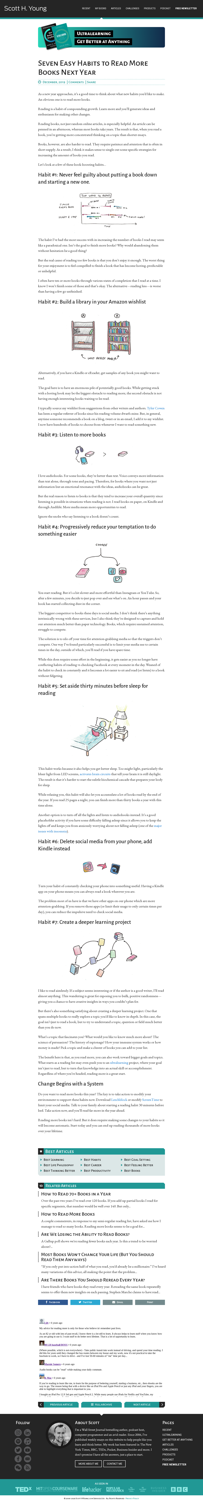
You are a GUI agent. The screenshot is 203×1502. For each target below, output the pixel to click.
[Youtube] (27, 1450)
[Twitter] (18, 1450)
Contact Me (114, 1463)
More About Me (88, 1463)
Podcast (168, 1459)
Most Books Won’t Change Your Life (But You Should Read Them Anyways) (97, 1257)
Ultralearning (172, 1434)
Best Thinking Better (59, 1170)
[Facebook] (18, 1458)
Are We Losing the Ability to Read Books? (85, 1234)
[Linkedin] (27, 1432)
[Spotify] (18, 1441)
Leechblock (119, 1099)
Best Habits (92, 1159)
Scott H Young (25, 11)
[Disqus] (101, 1357)
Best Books (132, 1170)
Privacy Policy (132, 1498)
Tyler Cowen (156, 408)
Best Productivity (97, 1170)
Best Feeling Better (138, 1165)
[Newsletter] (27, 1458)
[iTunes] (27, 1441)
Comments (76, 82)
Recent (167, 1429)
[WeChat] (18, 1467)
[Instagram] (18, 1432)
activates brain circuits (95, 774)
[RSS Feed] (27, 1467)
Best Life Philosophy (59, 1165)
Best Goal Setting (137, 1159)
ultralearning (119, 1062)
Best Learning (54, 1159)
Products (168, 1454)
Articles (168, 1444)
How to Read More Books (68, 1214)
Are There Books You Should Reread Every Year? (93, 1279)
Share (91, 82)
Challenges (170, 1449)
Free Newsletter (174, 1464)
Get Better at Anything (177, 1439)
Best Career (92, 1165)
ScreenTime (150, 1099)
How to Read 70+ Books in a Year (76, 1193)
